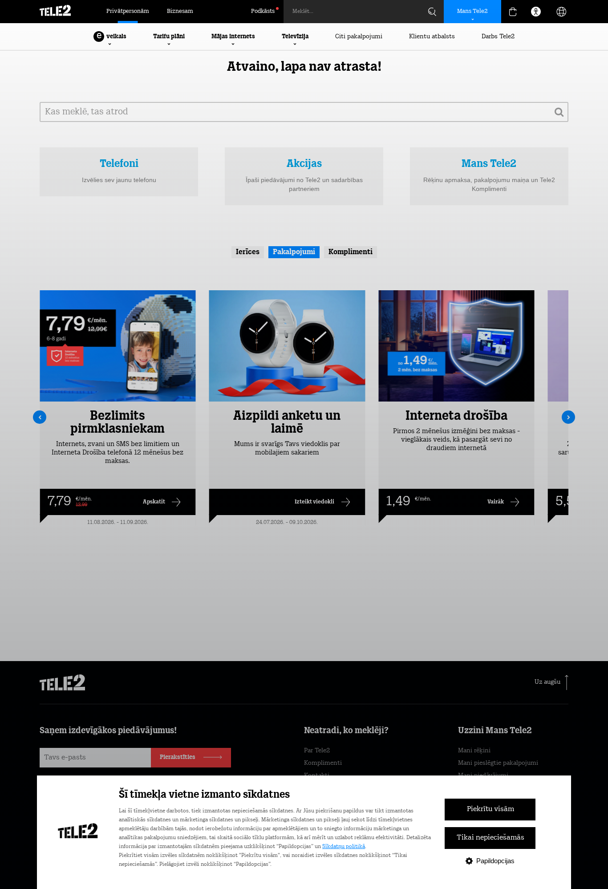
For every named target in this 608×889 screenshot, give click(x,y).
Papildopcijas (495, 861)
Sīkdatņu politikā (343, 846)
